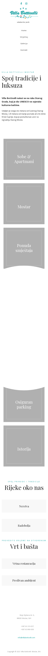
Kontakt (24, 50)
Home (24, 30)
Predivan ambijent (24, 580)
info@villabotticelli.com (26, 637)
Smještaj (24, 37)
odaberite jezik (23, 22)
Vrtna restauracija (24, 563)
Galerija (24, 43)
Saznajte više (24, 164)
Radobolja (24, 525)
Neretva (24, 506)
